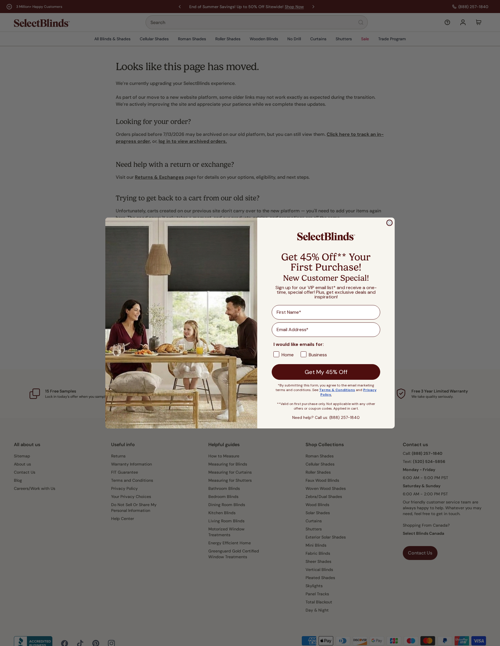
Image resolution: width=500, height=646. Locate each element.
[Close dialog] (389, 223)
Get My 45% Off (326, 372)
